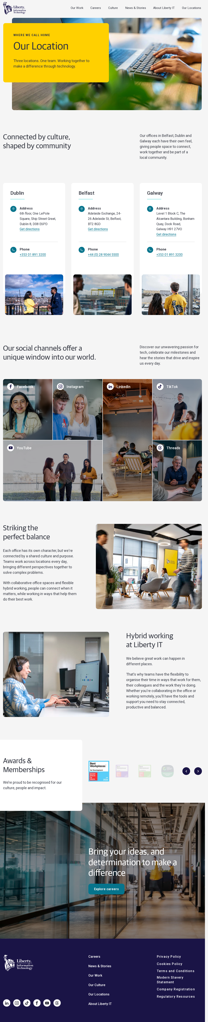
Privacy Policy (169, 957)
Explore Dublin (27, 264)
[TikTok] (26, 1003)
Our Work (77, 8)
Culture (113, 8)
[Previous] (186, 771)
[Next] (198, 771)
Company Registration (176, 989)
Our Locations (191, 8)
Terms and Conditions (176, 971)
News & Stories (135, 8)
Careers (95, 8)
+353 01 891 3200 (33, 255)
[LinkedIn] (6, 1003)
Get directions (30, 229)
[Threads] (57, 1003)
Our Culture (96, 985)
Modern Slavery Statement (170, 980)
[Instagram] (17, 1003)
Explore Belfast (96, 264)
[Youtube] (47, 1003)
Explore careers (106, 889)
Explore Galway (164, 264)
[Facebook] (37, 1003)
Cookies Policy (170, 964)
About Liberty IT (164, 8)
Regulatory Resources (176, 996)
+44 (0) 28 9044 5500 (103, 255)
